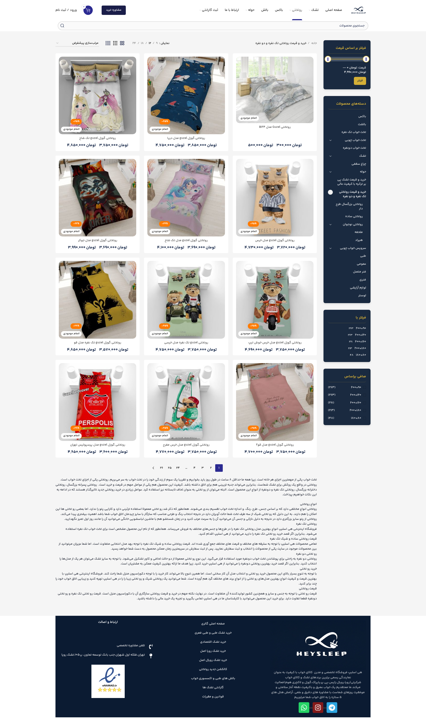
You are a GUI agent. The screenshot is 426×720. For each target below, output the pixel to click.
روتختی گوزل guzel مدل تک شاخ (186, 240)
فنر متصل (359, 271)
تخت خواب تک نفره (353, 132)
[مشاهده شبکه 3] (115, 43)
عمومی (361, 264)
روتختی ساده (354, 216)
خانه (314, 43)
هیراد (359, 240)
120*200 (355, 395)
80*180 (356, 418)
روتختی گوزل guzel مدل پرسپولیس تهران (97, 444)
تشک (362, 156)
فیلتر (360, 81)
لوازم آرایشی (358, 287)
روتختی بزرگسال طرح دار (349, 206)
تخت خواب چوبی (355, 140)
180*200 (355, 410)
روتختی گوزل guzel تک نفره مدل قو (97, 342)
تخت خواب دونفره (354, 148)
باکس (362, 116)
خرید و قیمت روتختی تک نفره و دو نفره (352, 194)
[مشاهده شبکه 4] (108, 43)
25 (170, 468)
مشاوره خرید (113, 10)
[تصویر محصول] (97, 402)
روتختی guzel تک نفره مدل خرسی (186, 342)
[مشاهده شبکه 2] (122, 43)
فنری (362, 279)
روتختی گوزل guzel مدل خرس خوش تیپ (275, 342)
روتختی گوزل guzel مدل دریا (186, 138)
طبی (363, 256)
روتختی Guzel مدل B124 (275, 127)
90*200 (356, 388)
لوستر (362, 295)
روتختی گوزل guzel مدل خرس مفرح (186, 444)
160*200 (355, 403)
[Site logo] (359, 10)
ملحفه (359, 232)
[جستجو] (62, 25)
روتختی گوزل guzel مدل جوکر (97, 240)
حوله (363, 171)
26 (161, 468)
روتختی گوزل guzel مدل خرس (274, 240)
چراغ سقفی (358, 164)
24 (178, 468)
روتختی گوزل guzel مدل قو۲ (275, 444)
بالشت (362, 124)
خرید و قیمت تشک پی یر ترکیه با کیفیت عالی (351, 182)
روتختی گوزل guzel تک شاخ (97, 138)
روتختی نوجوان (353, 224)
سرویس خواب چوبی (353, 248)
